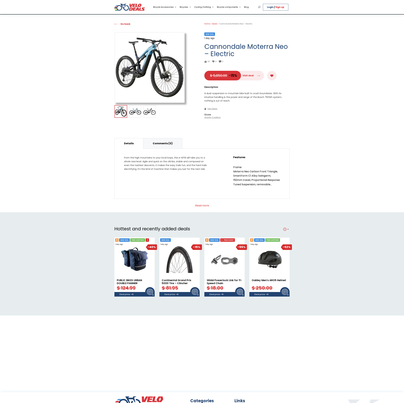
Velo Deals (212, 109)
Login (270, 7)
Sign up (279, 7)
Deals (214, 23)
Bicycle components (227, 7)
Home (207, 23)
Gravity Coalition (212, 117)
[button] (181, 67)
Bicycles (184, 7)
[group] (149, 67)
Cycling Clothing (202, 7)
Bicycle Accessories (163, 7)
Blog (246, 7)
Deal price (124, 294)
